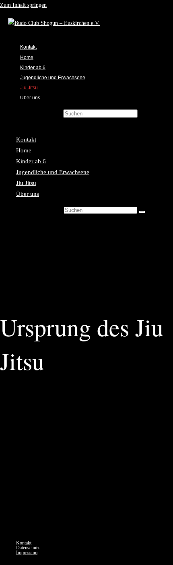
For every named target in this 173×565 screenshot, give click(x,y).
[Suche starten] (142, 212)
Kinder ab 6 (31, 161)
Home (23, 150)
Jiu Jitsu (26, 183)
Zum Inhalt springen (23, 5)
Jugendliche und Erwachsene (52, 172)
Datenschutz (27, 548)
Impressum (26, 552)
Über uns (27, 194)
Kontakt (26, 139)
